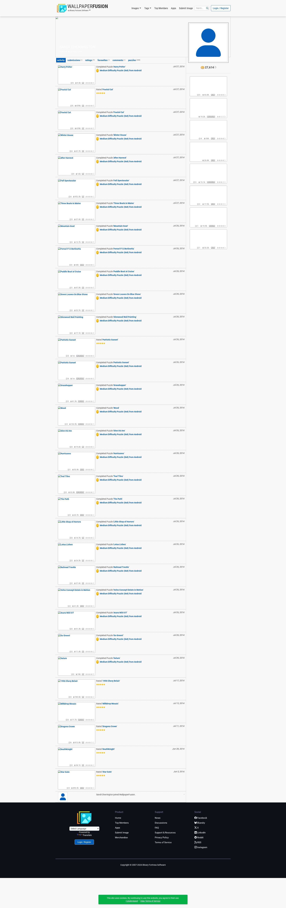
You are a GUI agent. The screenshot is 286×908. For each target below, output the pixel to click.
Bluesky (201, 822)
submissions (74, 60)
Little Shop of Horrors (124, 521)
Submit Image (186, 8)
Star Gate (107, 772)
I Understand (132, 901)
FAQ (157, 827)
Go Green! (118, 635)
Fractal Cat (107, 89)
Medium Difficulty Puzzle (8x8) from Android (121, 70)
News (157, 818)
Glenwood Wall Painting (125, 317)
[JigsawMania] (98, 70)
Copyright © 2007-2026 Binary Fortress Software (143, 865)
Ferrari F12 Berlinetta (124, 249)
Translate (87, 835)
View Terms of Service (150, 901)
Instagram (202, 847)
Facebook (202, 818)
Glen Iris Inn (119, 430)
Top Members (161, 8)
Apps (173, 8)
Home (118, 818)
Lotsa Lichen (120, 544)
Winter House (120, 135)
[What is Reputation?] (215, 67)
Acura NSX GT (120, 612)
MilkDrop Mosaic (110, 703)
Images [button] (135, 8)
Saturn (117, 658)
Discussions (161, 822)
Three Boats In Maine (124, 203)
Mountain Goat (121, 226)
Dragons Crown (109, 726)
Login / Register (221, 8)
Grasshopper (120, 385)
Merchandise (121, 837)
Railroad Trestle (121, 567)
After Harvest (120, 158)
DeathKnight (108, 749)
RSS (199, 842)
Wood (116, 408)
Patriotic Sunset (110, 339)
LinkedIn (201, 832)
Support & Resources (165, 832)
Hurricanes (119, 453)
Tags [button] (146, 8)
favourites (104, 60)
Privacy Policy (162, 837)
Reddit (200, 837)
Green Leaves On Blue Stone (127, 294)
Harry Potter (119, 67)
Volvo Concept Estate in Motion (128, 590)
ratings (90, 60)
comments (119, 60)
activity (61, 60)
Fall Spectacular (121, 180)
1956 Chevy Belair (111, 681)
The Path (118, 499)
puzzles (134, 60)
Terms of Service (163, 842)
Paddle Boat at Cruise (124, 271)
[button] (82, 8)
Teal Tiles (118, 476)
